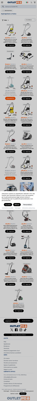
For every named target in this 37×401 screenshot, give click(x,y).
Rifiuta (17, 204)
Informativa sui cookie (7, 208)
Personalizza (27, 204)
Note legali (17, 208)
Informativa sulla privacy (28, 208)
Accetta (8, 204)
